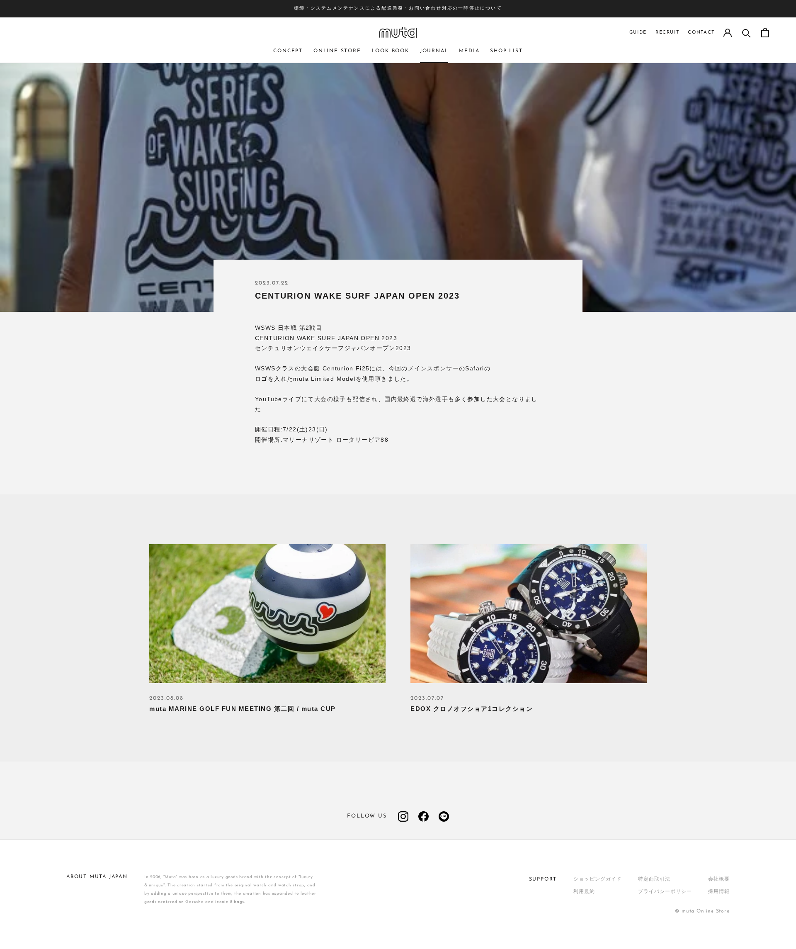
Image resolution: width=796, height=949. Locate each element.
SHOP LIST (506, 51)
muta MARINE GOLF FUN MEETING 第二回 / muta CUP (242, 708)
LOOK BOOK (390, 51)
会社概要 (719, 879)
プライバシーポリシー (665, 891)
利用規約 (584, 891)
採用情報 (719, 891)
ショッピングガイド (597, 879)
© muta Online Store (702, 911)
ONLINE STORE (337, 51)
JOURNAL (434, 51)
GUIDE (638, 32)
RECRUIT (667, 32)
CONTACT (701, 32)
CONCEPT (288, 51)
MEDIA (469, 51)
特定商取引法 (654, 879)
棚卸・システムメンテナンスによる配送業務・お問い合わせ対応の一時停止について (398, 8)
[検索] (746, 32)
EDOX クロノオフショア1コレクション (471, 708)
